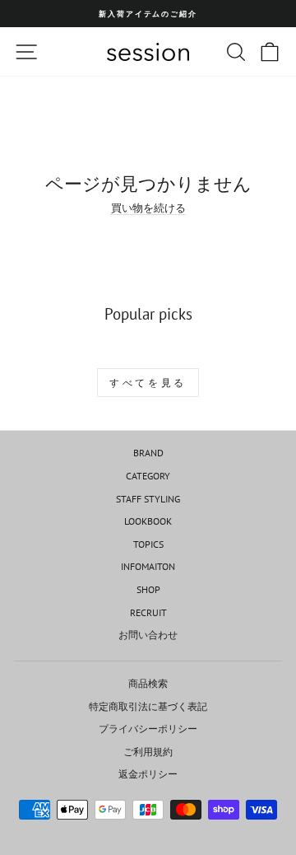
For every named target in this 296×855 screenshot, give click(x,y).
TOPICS (148, 544)
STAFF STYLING (148, 499)
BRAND (148, 452)
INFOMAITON (148, 566)
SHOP (148, 589)
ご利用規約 (148, 751)
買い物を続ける (148, 208)
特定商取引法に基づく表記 (148, 706)
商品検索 (148, 683)
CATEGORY (148, 476)
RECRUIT (148, 612)
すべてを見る (148, 382)
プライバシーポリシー (148, 728)
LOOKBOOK (148, 521)
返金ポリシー (148, 774)
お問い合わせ (148, 634)
